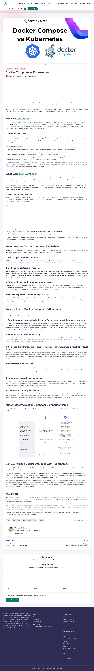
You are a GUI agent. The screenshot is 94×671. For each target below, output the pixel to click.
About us (35, 614)
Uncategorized (67, 658)
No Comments (32, 76)
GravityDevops (37, 624)
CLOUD (65, 629)
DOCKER (23, 68)
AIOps (64, 617)
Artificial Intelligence (68, 619)
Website (64, 588)
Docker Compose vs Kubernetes (29, 520)
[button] (33, 8)
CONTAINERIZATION (68, 631)
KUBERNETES (10, 68)
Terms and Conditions (39, 629)
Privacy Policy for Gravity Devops (42, 626)
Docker (8, 520)
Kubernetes (22, 118)
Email (36, 588)
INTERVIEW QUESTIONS (69, 638)
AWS (64, 624)
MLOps (65, 651)
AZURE (65, 626)
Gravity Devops (37, 621)
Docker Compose (25, 173)
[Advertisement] (47, 90)
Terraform (65, 656)
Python (64, 653)
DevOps (17, 68)
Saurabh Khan (21, 528)
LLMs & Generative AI (69, 648)
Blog (34, 617)
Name (8, 588)
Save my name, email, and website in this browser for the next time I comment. (27, 595)
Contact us (36, 619)
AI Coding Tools (67, 614)
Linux (64, 646)
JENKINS (65, 641)
